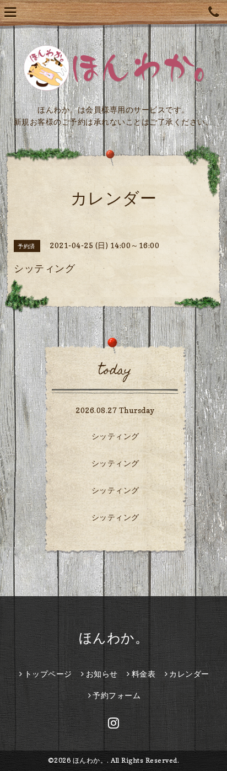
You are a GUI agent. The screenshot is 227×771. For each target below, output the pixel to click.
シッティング (115, 436)
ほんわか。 (114, 638)
